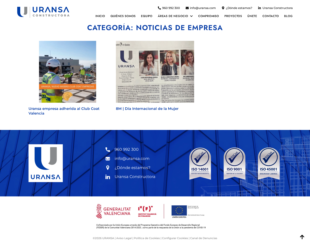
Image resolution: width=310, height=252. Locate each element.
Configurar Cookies (175, 238)
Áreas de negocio (173, 16)
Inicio (100, 16)
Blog (288, 16)
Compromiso (208, 16)
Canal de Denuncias (203, 238)
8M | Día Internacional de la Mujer (147, 108)
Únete (252, 16)
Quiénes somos (123, 16)
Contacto (270, 16)
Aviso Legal (124, 238)
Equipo (146, 16)
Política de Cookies (147, 238)
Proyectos (233, 16)
